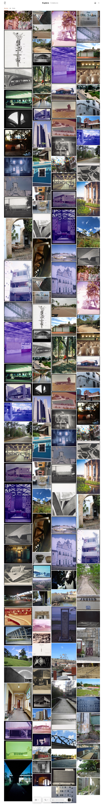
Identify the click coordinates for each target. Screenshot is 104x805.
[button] (95, 3)
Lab (10, 8)
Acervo (6, 8)
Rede (13, 8)
